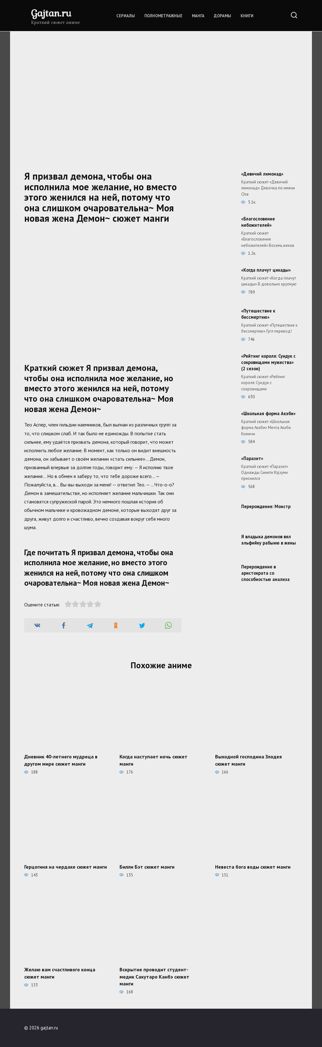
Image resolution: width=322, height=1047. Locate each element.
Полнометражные (163, 16)
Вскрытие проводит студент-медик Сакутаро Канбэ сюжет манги (154, 976)
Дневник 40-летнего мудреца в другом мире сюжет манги (60, 760)
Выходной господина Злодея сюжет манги (248, 760)
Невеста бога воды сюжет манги (253, 866)
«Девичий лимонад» (262, 174)
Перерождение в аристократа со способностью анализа (265, 573)
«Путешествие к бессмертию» (258, 314)
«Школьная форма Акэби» (268, 413)
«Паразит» (252, 458)
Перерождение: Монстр (266, 506)
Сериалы (125, 16)
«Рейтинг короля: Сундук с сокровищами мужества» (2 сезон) (268, 362)
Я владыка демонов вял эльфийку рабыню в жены (268, 540)
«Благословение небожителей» (258, 222)
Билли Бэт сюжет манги (147, 866)
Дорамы (222, 16)
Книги (247, 16)
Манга (198, 16)
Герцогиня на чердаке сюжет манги (65, 866)
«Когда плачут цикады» (266, 270)
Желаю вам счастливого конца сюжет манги (59, 972)
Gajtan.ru (51, 12)
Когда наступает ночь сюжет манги (153, 760)
